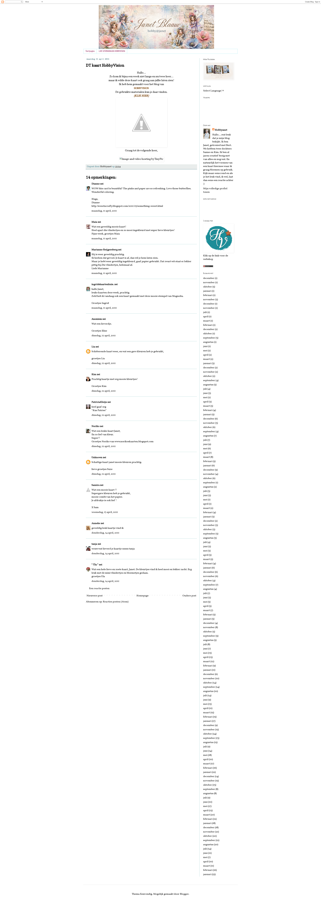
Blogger (184, 894)
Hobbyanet (221, 130)
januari (207, 291)
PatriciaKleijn (99, 402)
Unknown (97, 457)
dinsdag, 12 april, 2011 (104, 335)
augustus (208, 342)
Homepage (142, 596)
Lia (93, 347)
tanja (94, 544)
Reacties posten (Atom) (116, 602)
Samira (96, 485)
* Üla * (95, 564)
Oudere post (189, 596)
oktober (207, 287)
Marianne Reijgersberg (105, 249)
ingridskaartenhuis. (103, 284)
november (209, 282)
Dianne (96, 184)
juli (205, 312)
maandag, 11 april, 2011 (104, 211)
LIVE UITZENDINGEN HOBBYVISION (112, 51)
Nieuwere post (95, 596)
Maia (94, 222)
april (205, 316)
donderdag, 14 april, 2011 (105, 533)
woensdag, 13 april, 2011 (105, 512)
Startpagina (90, 51)
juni (205, 346)
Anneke (96, 523)
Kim (94, 374)
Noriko (95, 426)
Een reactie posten (99, 588)
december (208, 278)
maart (206, 321)
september (209, 338)
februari (207, 295)
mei (205, 350)
